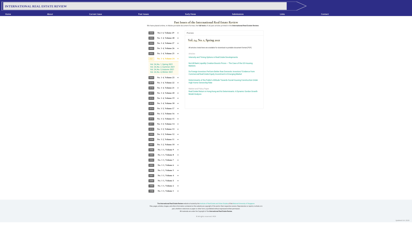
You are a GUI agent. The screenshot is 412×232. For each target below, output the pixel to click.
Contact (325, 14)
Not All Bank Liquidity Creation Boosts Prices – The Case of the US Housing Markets (221, 64)
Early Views (190, 14)
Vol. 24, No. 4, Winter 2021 (161, 72)
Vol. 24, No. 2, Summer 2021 (162, 67)
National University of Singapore (243, 203)
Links (282, 14)
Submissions (238, 14)
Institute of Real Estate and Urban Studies (214, 203)
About (50, 14)
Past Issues (143, 14)
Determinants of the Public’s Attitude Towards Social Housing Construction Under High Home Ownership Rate (223, 81)
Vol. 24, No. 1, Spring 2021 (161, 64)
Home (8, 14)
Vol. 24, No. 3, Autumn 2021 (162, 69)
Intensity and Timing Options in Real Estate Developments (213, 57)
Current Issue (95, 14)
